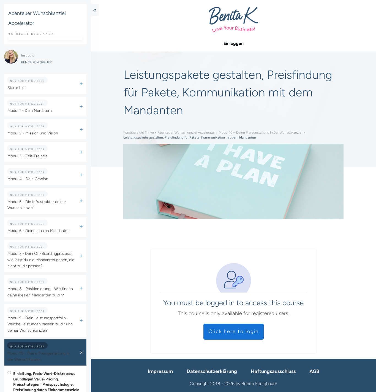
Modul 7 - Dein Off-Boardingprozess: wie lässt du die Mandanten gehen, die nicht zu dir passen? (40, 260)
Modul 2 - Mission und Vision (32, 133)
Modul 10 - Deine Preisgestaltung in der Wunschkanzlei (38, 356)
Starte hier (16, 87)
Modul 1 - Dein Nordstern (29, 110)
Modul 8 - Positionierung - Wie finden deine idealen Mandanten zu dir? (40, 292)
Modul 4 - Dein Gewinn (27, 179)
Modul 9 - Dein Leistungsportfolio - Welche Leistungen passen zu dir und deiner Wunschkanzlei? (40, 324)
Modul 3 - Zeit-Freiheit (27, 156)
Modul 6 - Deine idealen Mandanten (38, 230)
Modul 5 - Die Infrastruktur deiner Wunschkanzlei (36, 204)
